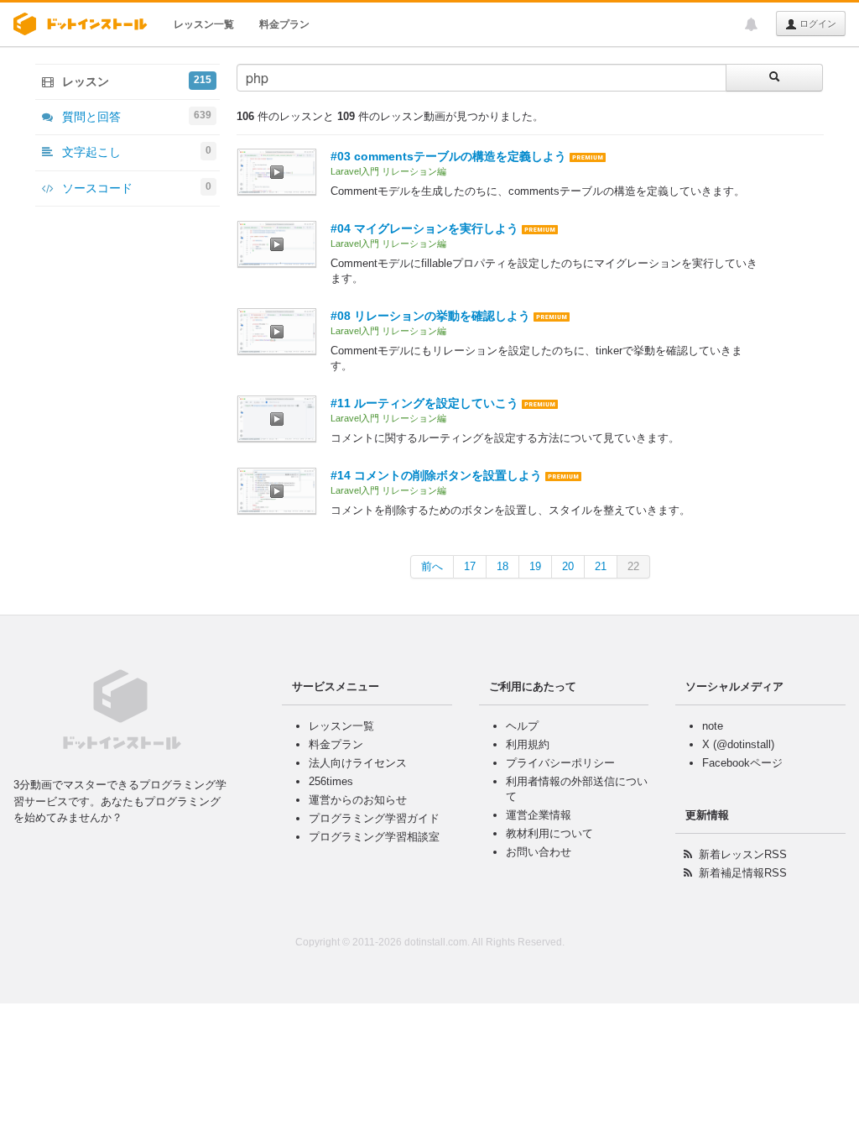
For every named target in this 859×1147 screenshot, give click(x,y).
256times (331, 781)
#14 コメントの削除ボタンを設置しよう (436, 475)
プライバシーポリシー (560, 763)
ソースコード (135, 188)
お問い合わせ (538, 852)
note (712, 726)
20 (568, 566)
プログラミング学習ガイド (374, 818)
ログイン (816, 23)
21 (601, 566)
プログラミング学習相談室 (374, 836)
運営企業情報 (538, 815)
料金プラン (284, 24)
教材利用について (549, 833)
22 (633, 566)
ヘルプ (522, 726)
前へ (432, 566)
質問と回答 (135, 116)
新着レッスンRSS (743, 854)
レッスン (135, 81)
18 (502, 566)
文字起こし (135, 151)
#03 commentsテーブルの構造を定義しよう (448, 156)
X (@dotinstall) (738, 744)
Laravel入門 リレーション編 (388, 171)
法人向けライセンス (358, 763)
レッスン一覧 (204, 24)
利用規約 (527, 744)
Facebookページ (742, 763)
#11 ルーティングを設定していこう (424, 403)
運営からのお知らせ (358, 799)
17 (470, 566)
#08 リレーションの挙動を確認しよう (430, 315)
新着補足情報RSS (743, 873)
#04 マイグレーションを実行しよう (424, 228)
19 (535, 566)
